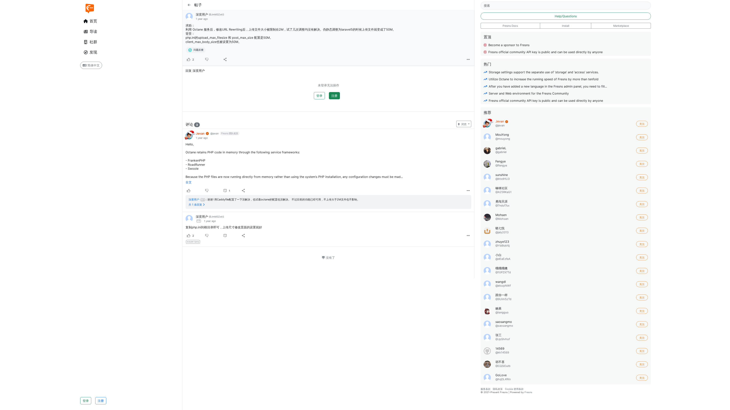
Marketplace (621, 25)
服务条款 (485, 389)
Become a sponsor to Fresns (508, 45)
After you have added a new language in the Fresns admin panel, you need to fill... (547, 86)
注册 (101, 401)
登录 (86, 401)
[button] (189, 5)
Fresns (528, 392)
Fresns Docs (510, 25)
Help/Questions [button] (566, 16)
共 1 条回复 (196, 204)
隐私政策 (498, 389)
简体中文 (93, 65)
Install (565, 25)
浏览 (463, 124)
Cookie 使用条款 (514, 389)
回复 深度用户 (195, 71)
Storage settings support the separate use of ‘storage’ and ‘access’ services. (543, 72)
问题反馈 (198, 50)
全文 (189, 182)
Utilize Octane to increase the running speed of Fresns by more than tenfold (543, 79)
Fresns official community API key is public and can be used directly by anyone (545, 52)
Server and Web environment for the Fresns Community (528, 93)
